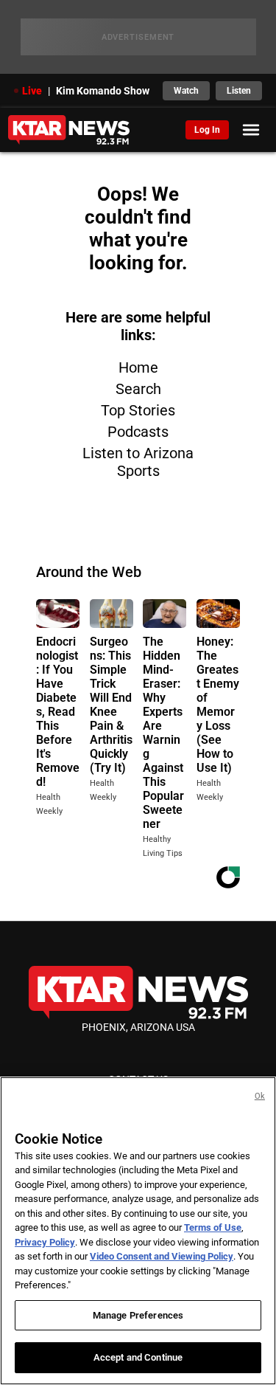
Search (138, 389)
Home (138, 367)
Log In (207, 130)
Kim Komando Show (102, 91)
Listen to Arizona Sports (138, 462)
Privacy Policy (45, 1242)
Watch (186, 91)
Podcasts (138, 432)
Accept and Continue (138, 1357)
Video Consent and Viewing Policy (161, 1256)
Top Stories (138, 410)
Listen (239, 91)
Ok (260, 1096)
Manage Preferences (138, 1315)
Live (32, 91)
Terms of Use (212, 1227)
